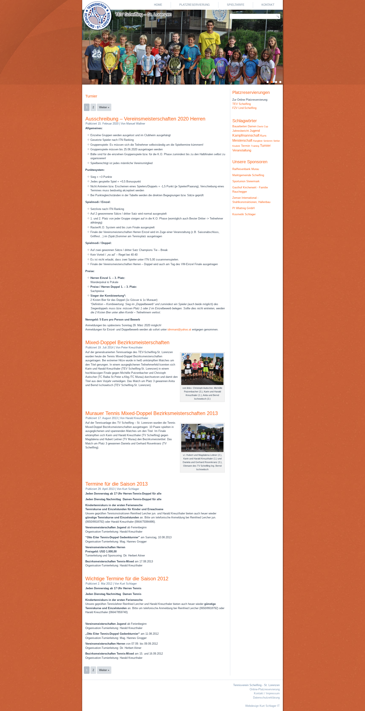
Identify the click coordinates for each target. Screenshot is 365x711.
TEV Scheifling (241, 103)
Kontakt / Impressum (267, 693)
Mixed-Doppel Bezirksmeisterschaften (127, 342)
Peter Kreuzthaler (132, 347)
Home (158, 4)
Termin (245, 145)
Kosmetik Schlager (244, 214)
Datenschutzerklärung (266, 697)
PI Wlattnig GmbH (243, 208)
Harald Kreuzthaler (136, 418)
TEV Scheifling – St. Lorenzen (143, 14)
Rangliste (258, 141)
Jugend (255, 130)
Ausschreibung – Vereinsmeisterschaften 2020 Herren (145, 119)
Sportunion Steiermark (246, 181)
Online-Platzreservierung (265, 689)
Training (255, 146)
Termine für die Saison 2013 (116, 484)
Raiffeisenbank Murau (245, 169)
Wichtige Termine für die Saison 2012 (126, 578)
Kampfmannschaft (245, 135)
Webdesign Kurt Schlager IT (262, 705)
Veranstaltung (241, 150)
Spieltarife (235, 4)
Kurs (263, 135)
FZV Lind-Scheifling (244, 108)
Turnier (265, 145)
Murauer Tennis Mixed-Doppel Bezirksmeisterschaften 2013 (151, 413)
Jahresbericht (240, 130)
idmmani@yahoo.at (179, 329)
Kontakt (267, 4)
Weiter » (104, 107)
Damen (252, 126)
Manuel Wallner (135, 123)
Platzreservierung (194, 4)
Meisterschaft (242, 140)
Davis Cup (262, 126)
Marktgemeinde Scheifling (248, 175)
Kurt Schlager (130, 488)
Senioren (267, 141)
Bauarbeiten (239, 126)
